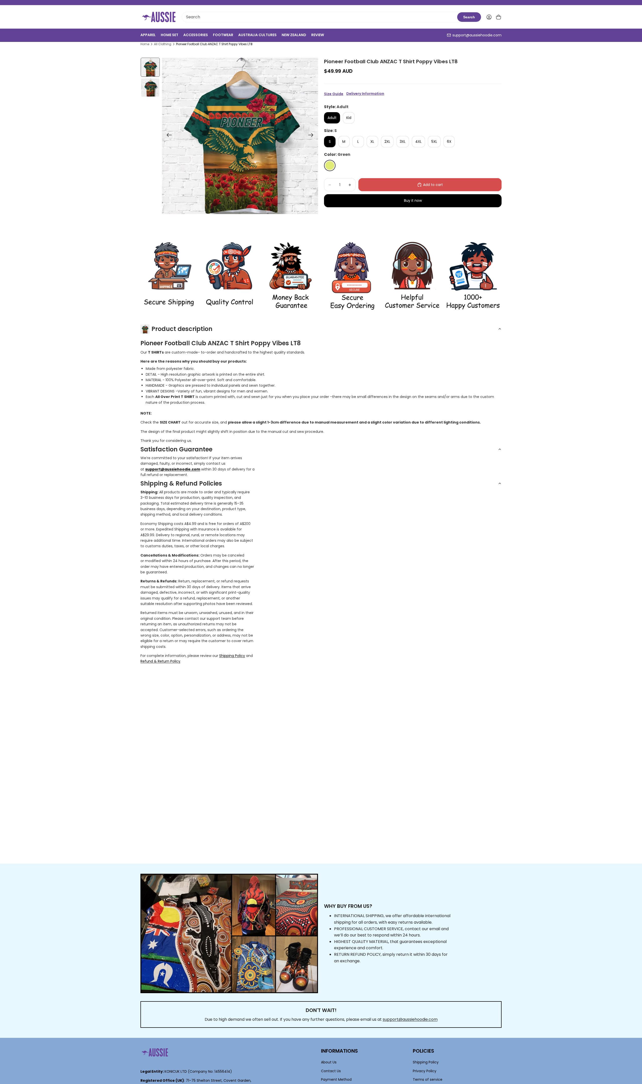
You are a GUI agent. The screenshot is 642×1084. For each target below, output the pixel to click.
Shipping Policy (232, 655)
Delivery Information (365, 93)
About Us (329, 1062)
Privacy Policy (424, 1070)
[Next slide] (312, 135)
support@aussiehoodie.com (477, 35)
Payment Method (336, 1079)
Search (469, 17)
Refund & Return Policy (160, 661)
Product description (181, 329)
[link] (168, 276)
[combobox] (319, 17)
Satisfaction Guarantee (176, 449)
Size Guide (333, 93)
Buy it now (413, 200)
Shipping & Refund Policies (181, 483)
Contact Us (331, 1070)
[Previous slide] (167, 135)
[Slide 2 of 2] (150, 88)
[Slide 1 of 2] (150, 67)
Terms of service (427, 1079)
